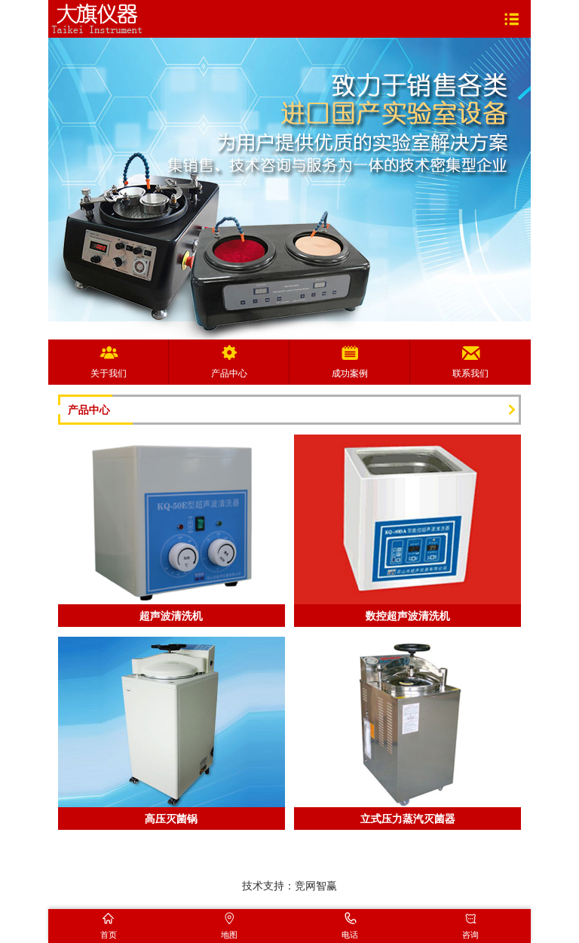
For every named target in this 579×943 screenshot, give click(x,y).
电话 (350, 934)
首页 (108, 934)
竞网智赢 (316, 886)
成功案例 (350, 373)
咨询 (470, 934)
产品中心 (229, 373)
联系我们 (470, 373)
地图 (229, 934)
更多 (511, 409)
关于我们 (108, 373)
